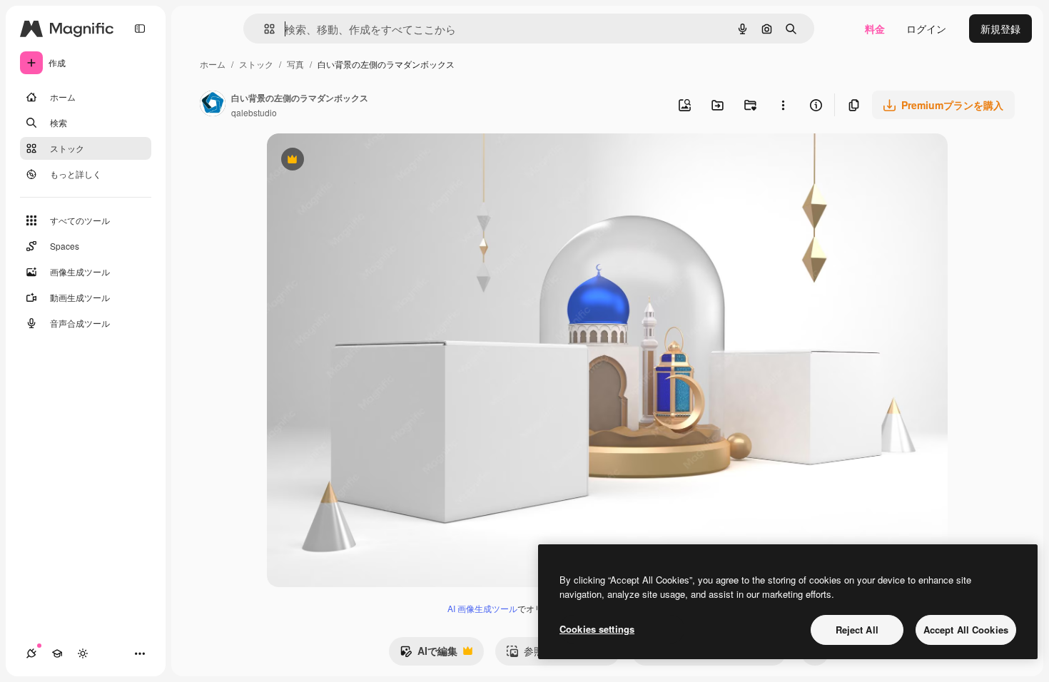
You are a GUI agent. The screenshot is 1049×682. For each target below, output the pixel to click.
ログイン (926, 28)
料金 (875, 28)
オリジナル (365, 160)
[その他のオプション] (783, 105)
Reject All (857, 629)
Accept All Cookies (965, 629)
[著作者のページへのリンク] (212, 105)
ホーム (212, 64)
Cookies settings (596, 629)
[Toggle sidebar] (139, 28)
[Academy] (57, 653)
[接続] (31, 653)
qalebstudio (254, 112)
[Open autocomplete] (263, 29)
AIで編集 (428, 654)
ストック (256, 64)
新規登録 (1000, 28)
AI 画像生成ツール (482, 608)
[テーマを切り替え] (82, 653)
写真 (295, 64)
